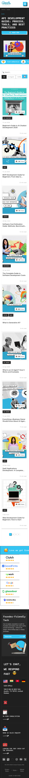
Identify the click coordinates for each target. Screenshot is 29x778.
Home (3, 9)
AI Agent (11, 77)
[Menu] (25, 4)
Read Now (15, 32)
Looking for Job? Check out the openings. (14, 749)
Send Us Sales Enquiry (12, 733)
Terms (14, 770)
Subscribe (8, 636)
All (4, 77)
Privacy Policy (7, 770)
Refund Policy (22, 770)
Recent (24, 76)
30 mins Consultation (11, 716)
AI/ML (19, 77)
